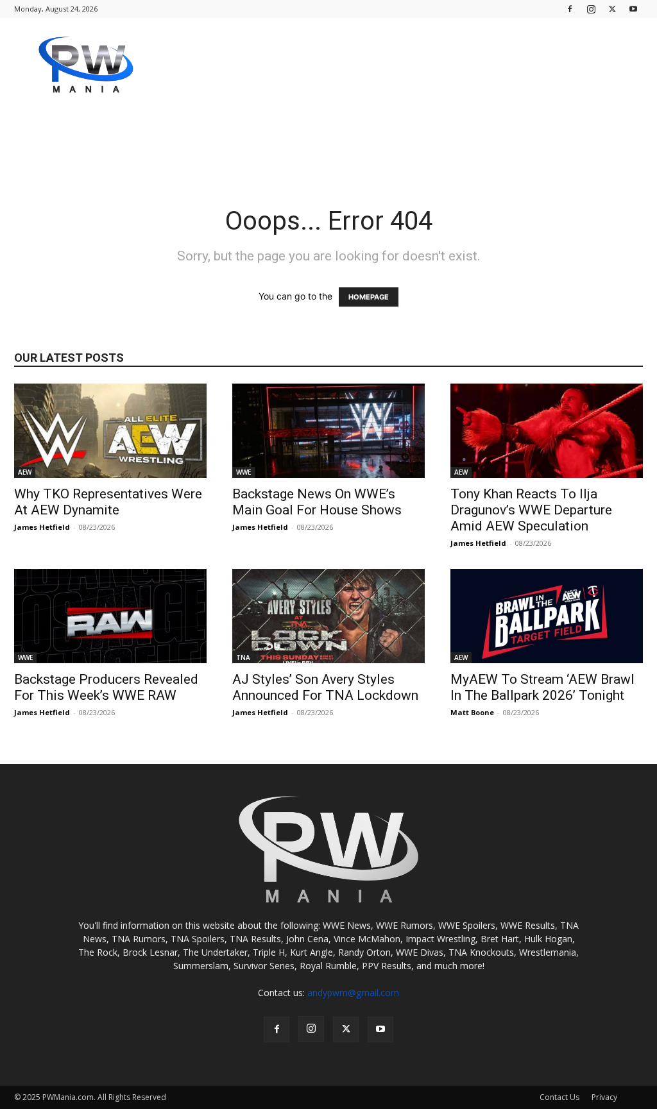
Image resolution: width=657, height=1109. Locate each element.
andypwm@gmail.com (353, 992)
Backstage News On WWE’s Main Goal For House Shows (317, 502)
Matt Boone (472, 712)
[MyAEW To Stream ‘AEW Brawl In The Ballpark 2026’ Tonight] (546, 616)
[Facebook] (569, 8)
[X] (612, 8)
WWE (243, 472)
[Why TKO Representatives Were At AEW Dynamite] (110, 431)
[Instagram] (591, 8)
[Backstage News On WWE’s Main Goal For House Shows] (328, 431)
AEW (24, 472)
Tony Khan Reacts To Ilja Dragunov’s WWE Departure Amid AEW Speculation (531, 510)
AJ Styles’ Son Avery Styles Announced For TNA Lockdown (325, 687)
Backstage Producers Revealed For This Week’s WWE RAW (106, 687)
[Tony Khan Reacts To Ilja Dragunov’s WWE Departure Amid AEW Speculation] (546, 431)
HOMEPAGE (368, 296)
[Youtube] (633, 8)
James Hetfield (42, 527)
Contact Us (559, 1097)
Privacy (604, 1097)
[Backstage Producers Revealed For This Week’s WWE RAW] (110, 616)
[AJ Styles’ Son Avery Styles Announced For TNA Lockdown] (328, 616)
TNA (243, 657)
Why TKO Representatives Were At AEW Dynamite (108, 502)
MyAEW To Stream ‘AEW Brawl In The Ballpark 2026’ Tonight (542, 687)
